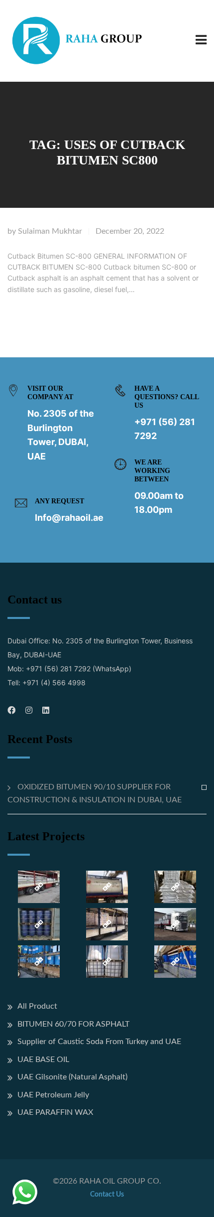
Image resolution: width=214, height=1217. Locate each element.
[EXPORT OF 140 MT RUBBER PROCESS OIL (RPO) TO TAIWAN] (39, 924)
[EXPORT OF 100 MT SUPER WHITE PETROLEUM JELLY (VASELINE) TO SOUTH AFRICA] (39, 961)
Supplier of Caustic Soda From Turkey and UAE (99, 1042)
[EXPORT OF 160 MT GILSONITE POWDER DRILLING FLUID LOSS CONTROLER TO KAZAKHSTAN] (175, 924)
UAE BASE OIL (43, 1060)
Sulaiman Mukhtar (50, 231)
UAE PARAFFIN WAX (55, 1112)
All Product (37, 1006)
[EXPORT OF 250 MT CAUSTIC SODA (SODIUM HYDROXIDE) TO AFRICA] (39, 887)
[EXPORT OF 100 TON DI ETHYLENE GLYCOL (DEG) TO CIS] (175, 961)
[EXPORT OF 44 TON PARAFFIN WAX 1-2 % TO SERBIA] (107, 924)
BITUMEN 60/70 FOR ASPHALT (73, 1024)
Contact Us (107, 1194)
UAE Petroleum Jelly (53, 1095)
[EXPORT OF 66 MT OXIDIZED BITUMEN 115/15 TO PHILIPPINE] (175, 887)
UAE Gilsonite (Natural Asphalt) (72, 1077)
